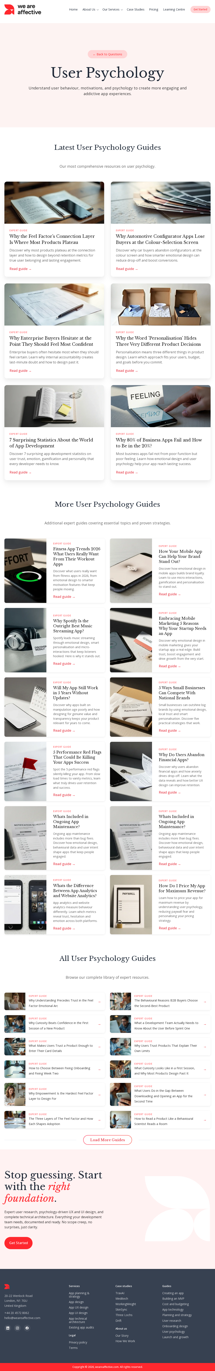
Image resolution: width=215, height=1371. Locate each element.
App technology (173, 1309)
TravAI (119, 1293)
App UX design (78, 1307)
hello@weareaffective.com (22, 1318)
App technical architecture (78, 1320)
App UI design (78, 1313)
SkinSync (121, 1309)
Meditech (121, 1298)
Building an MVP (173, 1298)
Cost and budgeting (175, 1304)
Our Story (121, 1335)
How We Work (125, 1341)
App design (76, 1302)
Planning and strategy (177, 1315)
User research (171, 1320)
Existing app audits (81, 1327)
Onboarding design (175, 1326)
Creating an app (173, 1293)
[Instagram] (17, 1328)
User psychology (173, 1331)
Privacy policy (78, 1342)
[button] (91, 9)
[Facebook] (27, 1328)
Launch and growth (175, 1337)
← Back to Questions (107, 54)
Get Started (18, 1243)
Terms (73, 1348)
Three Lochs (123, 1315)
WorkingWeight (125, 1304)
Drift (118, 1320)
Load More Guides (107, 1140)
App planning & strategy (79, 1294)
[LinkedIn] (7, 1328)
